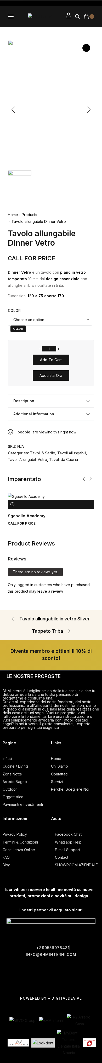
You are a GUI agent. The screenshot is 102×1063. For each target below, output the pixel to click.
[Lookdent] (43, 1043)
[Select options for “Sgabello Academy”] (12, 504)
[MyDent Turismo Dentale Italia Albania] (69, 1043)
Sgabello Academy (27, 515)
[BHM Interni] (51, 1020)
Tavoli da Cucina (63, 459)
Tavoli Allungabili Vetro (27, 459)
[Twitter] (40, 967)
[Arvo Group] (22, 1020)
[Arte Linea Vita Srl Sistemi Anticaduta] (18, 1043)
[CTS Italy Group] (89, 1042)
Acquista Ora (51, 375)
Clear (18, 329)
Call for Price (31, 258)
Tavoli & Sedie (42, 453)
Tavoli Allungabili (71, 453)
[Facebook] (17, 967)
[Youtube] (86, 967)
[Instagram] (63, 967)
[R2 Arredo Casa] (79, 1020)
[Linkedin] (51, 983)
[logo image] (40, 16)
